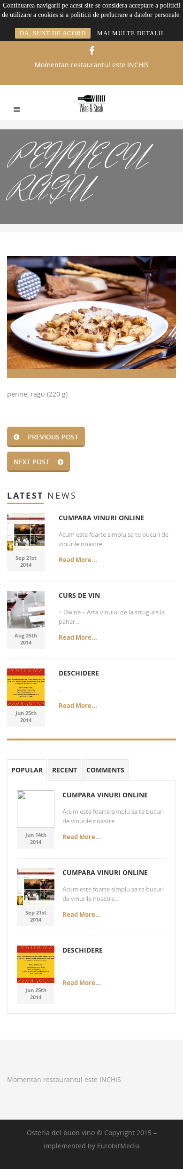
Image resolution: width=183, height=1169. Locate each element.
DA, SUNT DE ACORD (53, 33)
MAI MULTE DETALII (130, 33)
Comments (105, 769)
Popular (27, 769)
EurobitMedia (118, 1145)
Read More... (78, 560)
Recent (64, 769)
